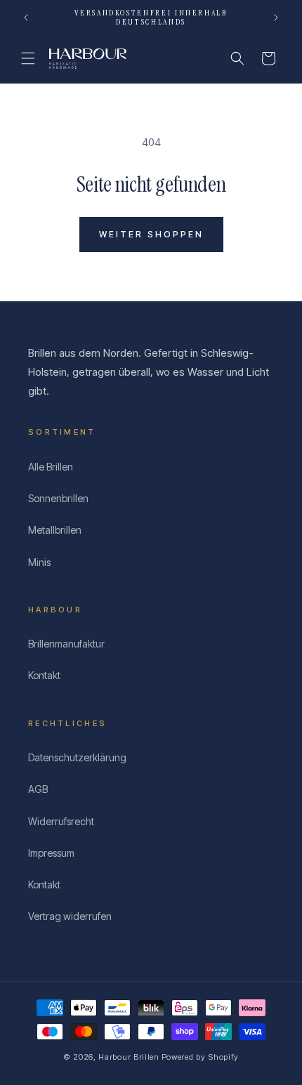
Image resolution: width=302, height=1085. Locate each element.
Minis (39, 562)
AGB (38, 789)
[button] (28, 58)
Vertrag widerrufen (70, 916)
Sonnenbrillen (58, 498)
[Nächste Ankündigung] (276, 17)
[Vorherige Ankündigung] (26, 17)
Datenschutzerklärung (77, 757)
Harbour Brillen (128, 1057)
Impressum (51, 853)
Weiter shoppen (151, 234)
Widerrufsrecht (61, 821)
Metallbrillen (54, 530)
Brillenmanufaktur (66, 644)
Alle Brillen (50, 467)
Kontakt (44, 675)
